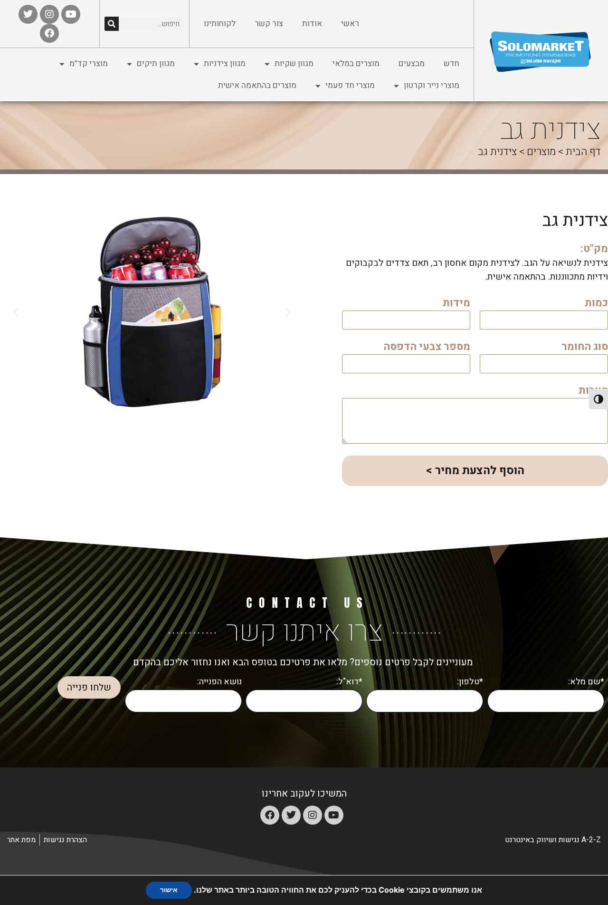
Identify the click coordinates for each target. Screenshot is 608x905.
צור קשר (269, 23)
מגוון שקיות (294, 63)
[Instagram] (312, 815)
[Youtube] (333, 815)
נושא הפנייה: (219, 681)
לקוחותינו (220, 23)
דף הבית (583, 151)
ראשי (350, 23)
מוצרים (541, 151)
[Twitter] (291, 815)
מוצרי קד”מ (88, 63)
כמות (596, 304)
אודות (312, 23)
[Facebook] (269, 815)
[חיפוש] (111, 24)
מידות (456, 304)
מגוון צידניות (225, 63)
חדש (451, 63)
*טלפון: (470, 681)
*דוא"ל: (349, 681)
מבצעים (412, 63)
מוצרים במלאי (356, 63)
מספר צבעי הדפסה (426, 347)
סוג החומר (584, 347)
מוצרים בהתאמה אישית (257, 85)
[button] (288, 312)
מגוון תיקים (156, 63)
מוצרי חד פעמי (350, 85)
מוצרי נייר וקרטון (431, 85)
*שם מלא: (586, 681)
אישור (169, 890)
